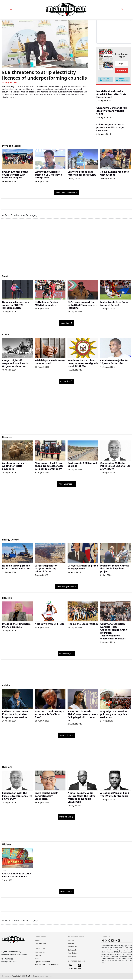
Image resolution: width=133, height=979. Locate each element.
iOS (79, 968)
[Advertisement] (66, 251)
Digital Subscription (42, 961)
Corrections (72, 956)
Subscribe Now (40, 943)
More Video (65, 891)
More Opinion (65, 817)
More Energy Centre (65, 586)
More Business (65, 484)
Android (73, 968)
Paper (121, 63)
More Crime (65, 381)
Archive (37, 940)
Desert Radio (40, 952)
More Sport (65, 323)
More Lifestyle (65, 653)
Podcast (38, 955)
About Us (71, 943)
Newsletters (72, 953)
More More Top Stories (65, 192)
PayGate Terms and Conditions (46, 965)
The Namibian (31, 976)
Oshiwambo (72, 950)
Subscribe (121, 70)
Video (4, 871)
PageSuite (16, 976)
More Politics (65, 735)
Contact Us (72, 947)
